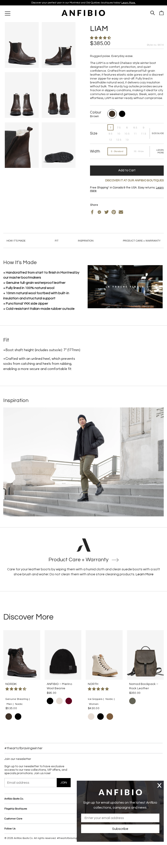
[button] (101, 38)
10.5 (127, 133)
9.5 (110, 133)
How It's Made (16, 240)
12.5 (118, 139)
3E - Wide (139, 151)
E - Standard (117, 151)
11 (135, 133)
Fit (56, 240)
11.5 (143, 133)
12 (110, 139)
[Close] (159, 785)
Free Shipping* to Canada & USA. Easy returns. (82, 2)
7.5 (119, 127)
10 (118, 133)
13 (127, 139)
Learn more (110, 2)
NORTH (93, 684)
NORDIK (11, 684)
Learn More (145, 574)
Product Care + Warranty (141, 240)
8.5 (135, 127)
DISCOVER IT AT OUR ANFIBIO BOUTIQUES (134, 180)
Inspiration (86, 240)
